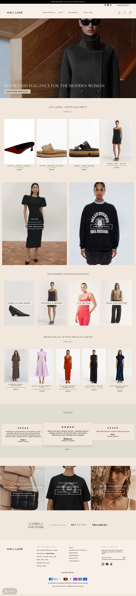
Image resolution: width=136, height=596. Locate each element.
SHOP (61, 12)
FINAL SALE (88, 12)
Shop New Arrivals (17, 91)
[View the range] (113, 488)
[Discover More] (101, 223)
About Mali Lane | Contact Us (78, 550)
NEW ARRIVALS (49, 12)
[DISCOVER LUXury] (22, 488)
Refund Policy (73, 553)
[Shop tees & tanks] (68, 488)
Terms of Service (74, 561)
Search (71, 547)
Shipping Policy (73, 555)
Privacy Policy (73, 558)
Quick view (19, 162)
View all (68, 112)
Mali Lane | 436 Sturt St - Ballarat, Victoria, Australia (68, 586)
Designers (73, 12)
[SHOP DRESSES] (34, 223)
